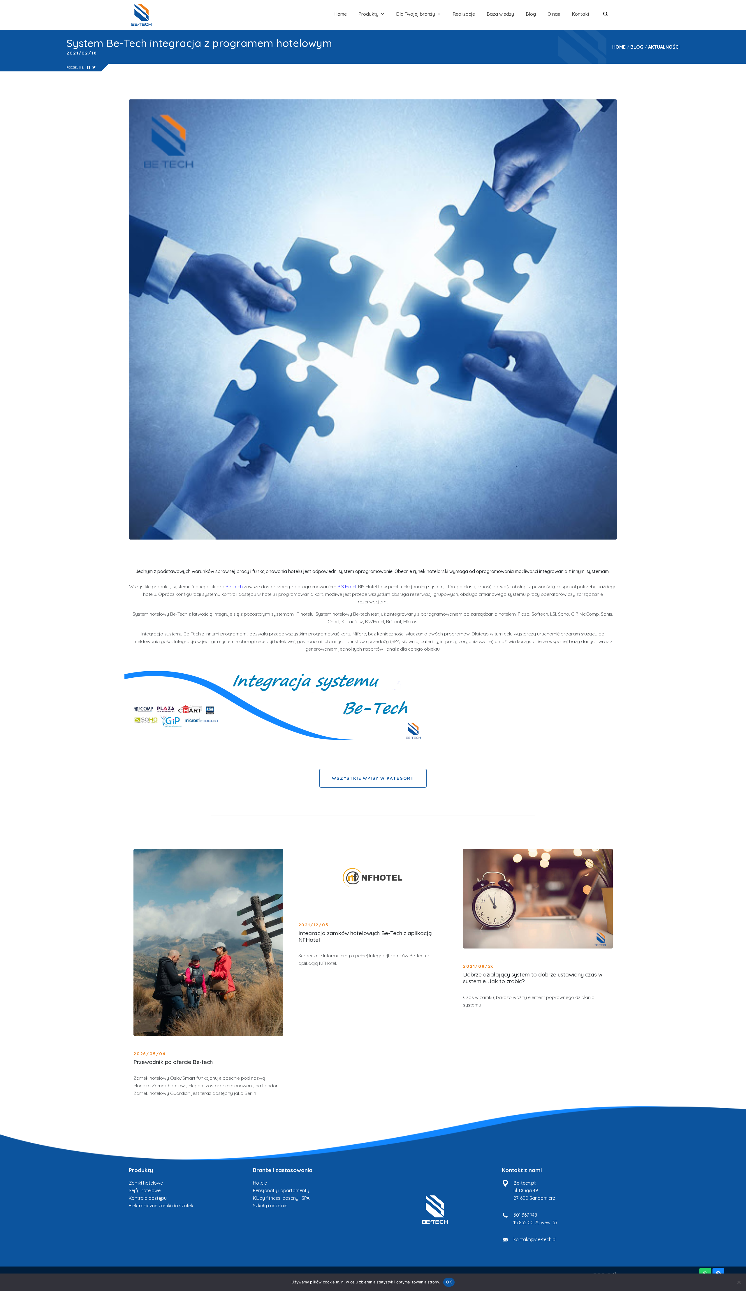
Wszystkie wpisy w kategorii (373, 778)
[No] (739, 1282)
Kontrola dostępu (148, 1198)
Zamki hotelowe (146, 1183)
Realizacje (464, 14)
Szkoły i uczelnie (270, 1206)
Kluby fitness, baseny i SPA (281, 1198)
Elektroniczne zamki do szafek (161, 1206)
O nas (554, 14)
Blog (531, 14)
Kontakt (581, 14)
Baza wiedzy (500, 14)
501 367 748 (525, 1215)
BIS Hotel (346, 586)
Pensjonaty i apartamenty (281, 1190)
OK (449, 1282)
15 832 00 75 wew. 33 (535, 1222)
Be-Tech (233, 586)
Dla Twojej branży (415, 14)
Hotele (260, 1183)
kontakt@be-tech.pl (534, 1239)
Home (340, 14)
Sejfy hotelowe (145, 1190)
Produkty (368, 14)
